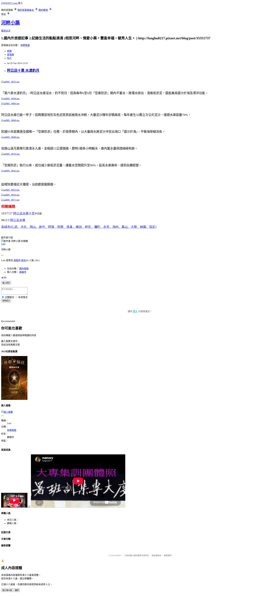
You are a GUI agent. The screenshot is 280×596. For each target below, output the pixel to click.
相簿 (9, 51)
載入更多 (6, 283)
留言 (23, 260)
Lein (3, 244)
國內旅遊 (24, 268)
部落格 (10, 54)
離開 (17, 590)
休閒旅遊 (25, 45)
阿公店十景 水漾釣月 (23, 70)
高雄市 (22, 272)
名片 (9, 58)
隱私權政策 (156, 555)
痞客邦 (17, 260)
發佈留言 (6, 301)
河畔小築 (10, 22)
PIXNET (118, 555)
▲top (3, 277)
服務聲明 (168, 555)
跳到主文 (5, 31)
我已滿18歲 (7, 590)
